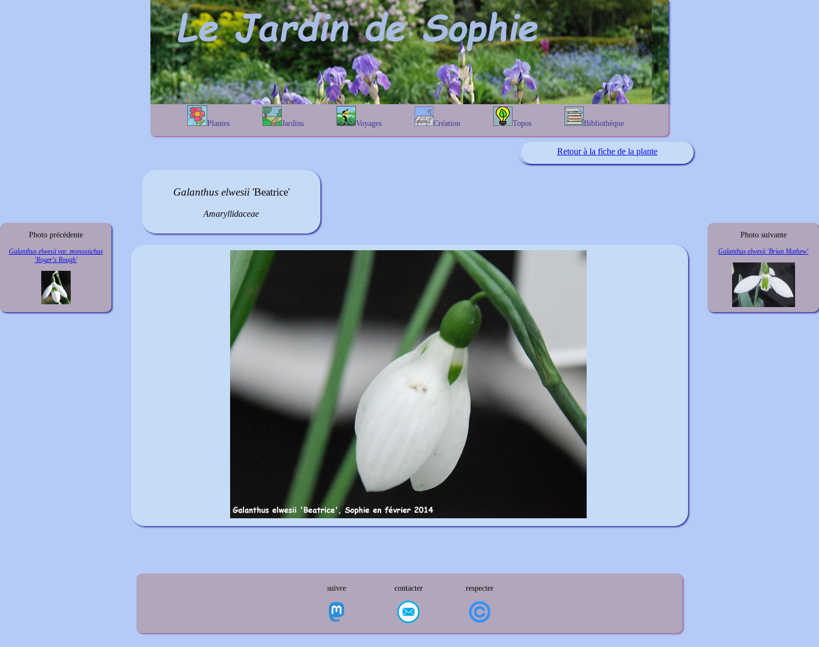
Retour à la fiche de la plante (607, 151)
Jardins (293, 123)
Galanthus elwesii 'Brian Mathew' (763, 251)
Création (446, 123)
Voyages (369, 123)
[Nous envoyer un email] (408, 613)
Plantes (218, 123)
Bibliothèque (604, 123)
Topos (522, 123)
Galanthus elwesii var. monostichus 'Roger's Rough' (56, 255)
